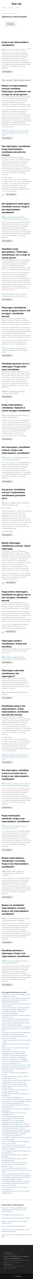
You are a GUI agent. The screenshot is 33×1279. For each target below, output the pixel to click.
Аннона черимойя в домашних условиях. (13, 1226)
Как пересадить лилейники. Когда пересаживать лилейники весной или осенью (16, 150)
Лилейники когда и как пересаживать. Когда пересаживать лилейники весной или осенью (15, 710)
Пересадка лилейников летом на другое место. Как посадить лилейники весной (16, 312)
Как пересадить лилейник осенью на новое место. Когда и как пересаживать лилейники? (15, 774)
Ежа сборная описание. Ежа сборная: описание (17, 1099)
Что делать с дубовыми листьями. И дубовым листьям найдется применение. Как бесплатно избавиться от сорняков (16, 1183)
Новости (11, 7)
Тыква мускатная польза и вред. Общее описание (16, 1218)
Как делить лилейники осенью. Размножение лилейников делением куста (13, 494)
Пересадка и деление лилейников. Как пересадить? (13, 673)
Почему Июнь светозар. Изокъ (13, 1135)
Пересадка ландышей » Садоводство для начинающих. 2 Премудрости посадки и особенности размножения (14, 1011)
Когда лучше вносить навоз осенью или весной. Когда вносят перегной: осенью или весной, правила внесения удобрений (16, 1000)
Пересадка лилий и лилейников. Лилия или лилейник (14, 643)
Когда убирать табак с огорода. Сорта (15, 1082)
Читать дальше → (7, 71)
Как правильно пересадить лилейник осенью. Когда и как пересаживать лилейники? (16, 208)
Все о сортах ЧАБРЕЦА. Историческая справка (16, 1007)
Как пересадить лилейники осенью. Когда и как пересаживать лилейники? (16, 449)
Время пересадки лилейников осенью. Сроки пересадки (16, 545)
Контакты (6, 1256)
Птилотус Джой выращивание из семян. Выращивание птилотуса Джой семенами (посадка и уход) (16, 1170)
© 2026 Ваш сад (8, 1252)
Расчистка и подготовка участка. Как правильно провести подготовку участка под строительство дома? (16, 1028)
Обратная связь (8, 1264)
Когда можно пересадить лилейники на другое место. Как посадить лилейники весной (16, 596)
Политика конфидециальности (12, 1258)
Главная (4, 7)
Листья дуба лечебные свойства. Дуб (12, 1215)
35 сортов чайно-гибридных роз (13, 1097)
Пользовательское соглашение (19, 1256)
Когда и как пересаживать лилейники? (15, 43)
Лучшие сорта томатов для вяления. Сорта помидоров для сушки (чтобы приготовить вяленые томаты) (14, 1209)
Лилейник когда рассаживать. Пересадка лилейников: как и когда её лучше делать (16, 253)
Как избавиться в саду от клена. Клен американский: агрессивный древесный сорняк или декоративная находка (16, 1147)
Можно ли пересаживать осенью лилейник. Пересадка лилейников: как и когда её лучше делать (16, 90)
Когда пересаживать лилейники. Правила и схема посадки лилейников (16, 407)
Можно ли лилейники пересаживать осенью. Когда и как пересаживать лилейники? (15, 909)
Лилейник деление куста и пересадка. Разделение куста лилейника (15, 366)
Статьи (18, 7)
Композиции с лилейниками (10, 23)
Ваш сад (16, 3)
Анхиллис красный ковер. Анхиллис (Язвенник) (17, 1130)
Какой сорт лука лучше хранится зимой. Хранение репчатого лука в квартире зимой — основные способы (15, 1086)
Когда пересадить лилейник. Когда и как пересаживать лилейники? (16, 818)
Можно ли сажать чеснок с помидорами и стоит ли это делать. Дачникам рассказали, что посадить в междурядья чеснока (15, 1061)
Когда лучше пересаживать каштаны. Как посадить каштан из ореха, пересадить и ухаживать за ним (15, 1164)
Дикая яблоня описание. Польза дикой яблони (17, 1080)
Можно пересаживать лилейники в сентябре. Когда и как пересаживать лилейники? (15, 862)
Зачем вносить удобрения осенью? (14, 1116)
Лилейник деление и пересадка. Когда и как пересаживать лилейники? (16, 953)
